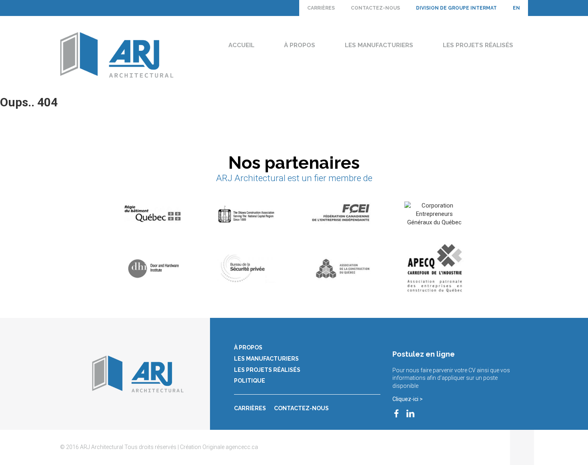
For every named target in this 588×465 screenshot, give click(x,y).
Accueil (241, 45)
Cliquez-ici (405, 399)
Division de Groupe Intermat (456, 8)
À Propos (299, 45)
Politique (249, 380)
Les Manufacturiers (379, 45)
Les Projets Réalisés (478, 45)
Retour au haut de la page (522, 447)
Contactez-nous (375, 8)
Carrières (321, 8)
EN (516, 8)
